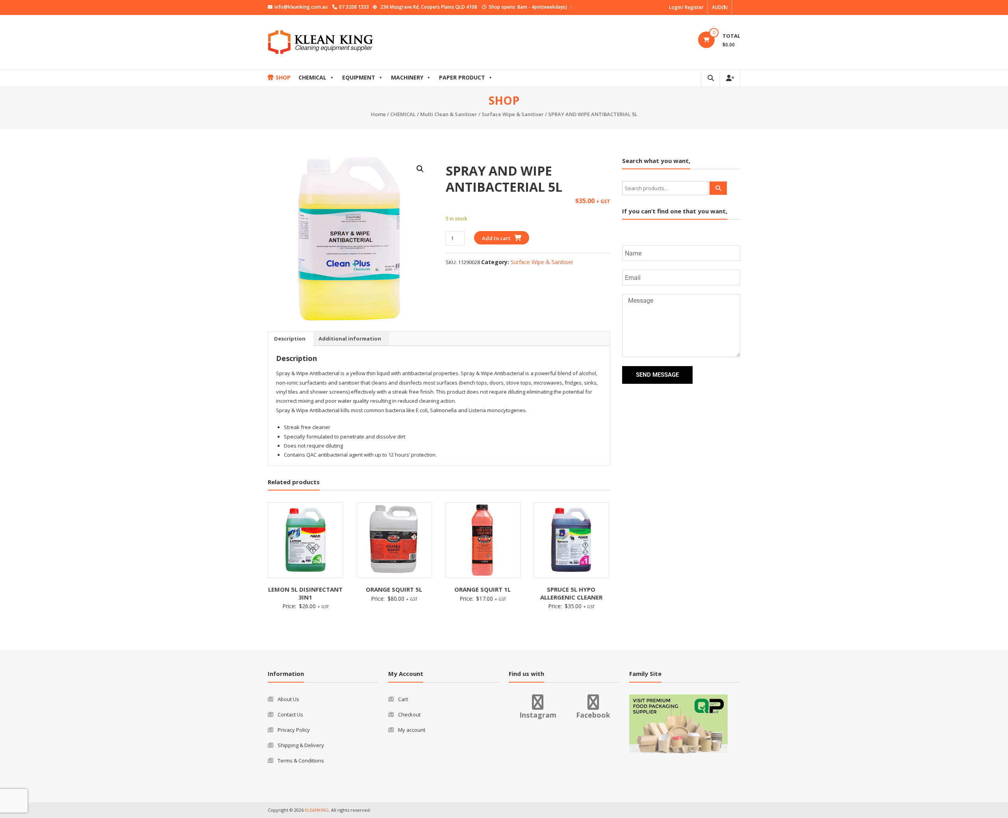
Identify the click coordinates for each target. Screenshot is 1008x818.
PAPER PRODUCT (462, 77)
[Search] (718, 188)
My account (411, 729)
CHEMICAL (312, 77)
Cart (403, 699)
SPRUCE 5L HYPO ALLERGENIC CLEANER (571, 593)
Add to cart (496, 238)
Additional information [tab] (350, 338)
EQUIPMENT (358, 77)
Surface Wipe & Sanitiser (513, 114)
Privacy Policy (294, 729)
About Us (288, 699)
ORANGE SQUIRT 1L (482, 589)
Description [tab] (290, 338)
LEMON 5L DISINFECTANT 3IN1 (305, 593)
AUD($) (720, 7)
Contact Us (290, 714)
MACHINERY (407, 77)
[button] (420, 169)
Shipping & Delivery (301, 745)
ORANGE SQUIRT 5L (394, 589)
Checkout (409, 714)
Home (378, 114)
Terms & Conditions (301, 760)
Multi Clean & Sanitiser (448, 114)
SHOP (283, 77)
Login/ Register (686, 7)
